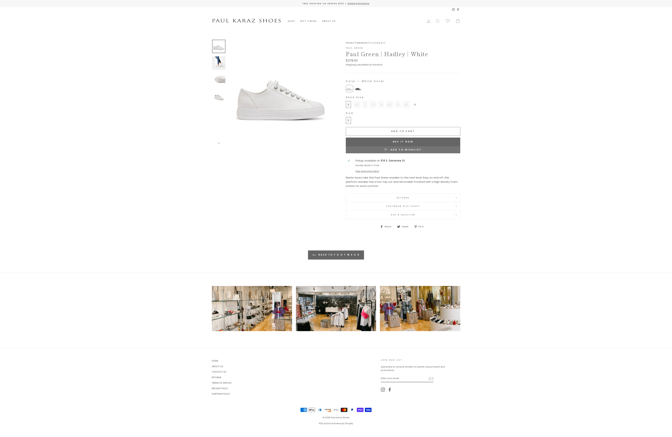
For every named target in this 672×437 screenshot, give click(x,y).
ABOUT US (329, 21)
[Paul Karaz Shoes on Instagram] (383, 389)
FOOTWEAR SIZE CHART (403, 206)
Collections (361, 42)
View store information (367, 171)
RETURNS (403, 197)
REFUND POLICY (220, 388)
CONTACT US (219, 371)
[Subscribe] (431, 378)
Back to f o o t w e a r (338, 254)
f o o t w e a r (377, 42)
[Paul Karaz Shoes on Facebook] (390, 389)
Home (349, 42)
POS (321, 423)
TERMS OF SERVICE (222, 382)
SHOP (291, 21)
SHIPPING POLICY (221, 393)
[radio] (349, 88)
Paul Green (354, 48)
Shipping (351, 64)
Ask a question (403, 214)
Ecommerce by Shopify (340, 423)
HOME (215, 360)
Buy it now (403, 141)
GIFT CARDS (308, 21)
